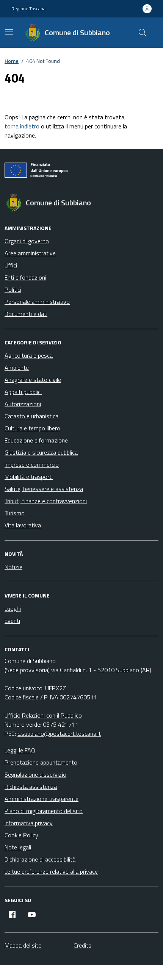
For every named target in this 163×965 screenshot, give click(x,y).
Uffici (11, 265)
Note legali (18, 847)
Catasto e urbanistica (31, 416)
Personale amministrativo (37, 301)
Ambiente (17, 367)
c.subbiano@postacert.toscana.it (59, 733)
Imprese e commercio (32, 464)
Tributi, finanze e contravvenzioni (46, 500)
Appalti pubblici (23, 391)
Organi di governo (27, 241)
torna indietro (22, 126)
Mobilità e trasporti (29, 476)
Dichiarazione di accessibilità (40, 859)
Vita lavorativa (23, 525)
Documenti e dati (26, 313)
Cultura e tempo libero (32, 428)
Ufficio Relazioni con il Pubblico (43, 715)
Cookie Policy (21, 835)
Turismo (15, 513)
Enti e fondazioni (25, 277)
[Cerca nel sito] (142, 32)
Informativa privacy (29, 822)
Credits (82, 945)
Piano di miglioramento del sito (44, 810)
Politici (13, 289)
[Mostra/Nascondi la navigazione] (9, 31)
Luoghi (13, 608)
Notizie (13, 566)
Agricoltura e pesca (29, 355)
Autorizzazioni (23, 403)
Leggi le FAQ (20, 750)
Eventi (12, 620)
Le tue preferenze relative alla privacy (51, 871)
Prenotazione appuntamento (41, 762)
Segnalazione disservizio (35, 774)
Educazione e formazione (36, 440)
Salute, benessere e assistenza (44, 488)
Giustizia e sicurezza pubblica (41, 452)
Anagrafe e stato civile (33, 379)
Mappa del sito (23, 945)
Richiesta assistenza (31, 786)
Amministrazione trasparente (41, 798)
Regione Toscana (28, 8)
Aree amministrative (30, 253)
